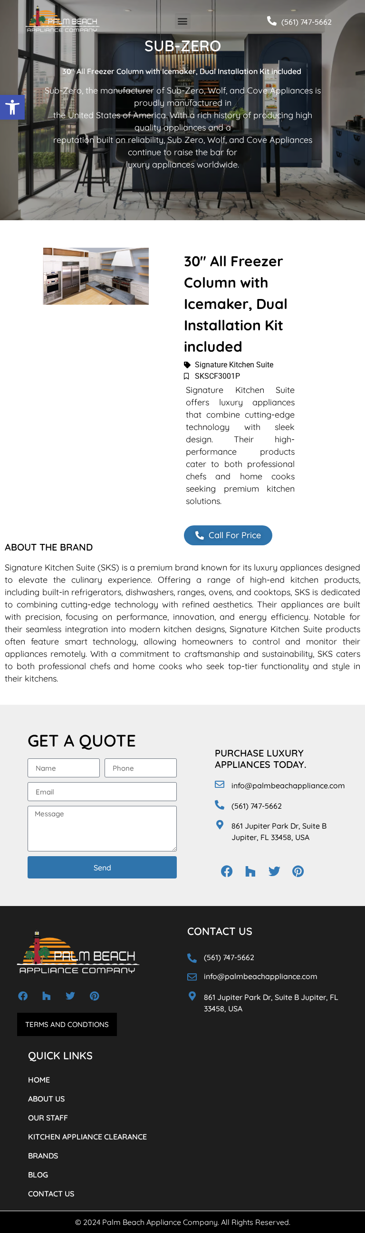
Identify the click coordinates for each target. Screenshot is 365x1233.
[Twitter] (274, 871)
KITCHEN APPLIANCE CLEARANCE (87, 1136)
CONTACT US (51, 1193)
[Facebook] (227, 871)
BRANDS (43, 1155)
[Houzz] (250, 871)
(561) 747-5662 (306, 22)
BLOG (38, 1174)
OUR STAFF (48, 1117)
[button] (12, 107)
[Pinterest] (298, 871)
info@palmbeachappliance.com (288, 785)
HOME (39, 1079)
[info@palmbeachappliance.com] (219, 784)
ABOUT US (46, 1098)
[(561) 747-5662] (272, 21)
